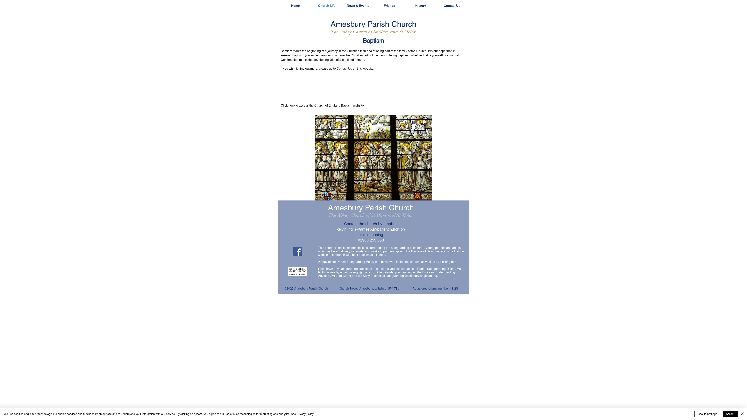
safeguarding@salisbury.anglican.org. (412, 275)
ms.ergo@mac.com (361, 272)
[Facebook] (297, 251)
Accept (730, 414)
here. (454, 261)
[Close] (742, 414)
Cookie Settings (707, 414)
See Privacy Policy (302, 414)
